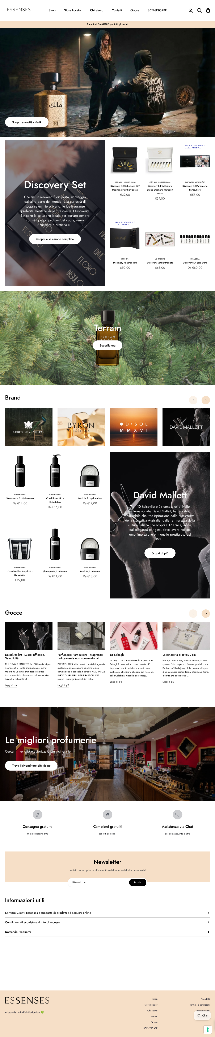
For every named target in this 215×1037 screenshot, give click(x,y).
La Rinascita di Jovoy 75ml (179, 655)
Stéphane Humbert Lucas (125, 182)
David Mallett (20, 494)
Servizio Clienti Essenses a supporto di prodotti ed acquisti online (48, 913)
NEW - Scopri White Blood (29, 122)
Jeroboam (125, 259)
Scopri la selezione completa (55, 239)
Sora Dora (194, 259)
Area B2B (205, 999)
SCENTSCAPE (150, 1028)
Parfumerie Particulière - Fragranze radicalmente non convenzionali (80, 656)
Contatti (153, 1016)
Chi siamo (152, 1010)
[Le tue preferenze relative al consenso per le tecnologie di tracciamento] (208, 1030)
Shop (154, 999)
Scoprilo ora (107, 345)
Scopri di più (160, 553)
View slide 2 (107, 130)
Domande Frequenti (18, 932)
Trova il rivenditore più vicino (31, 765)
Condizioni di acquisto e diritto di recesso (32, 922)
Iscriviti (137, 882)
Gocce (154, 1022)
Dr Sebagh (117, 655)
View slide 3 (119, 130)
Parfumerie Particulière (195, 182)
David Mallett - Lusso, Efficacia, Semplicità (25, 656)
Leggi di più (11, 685)
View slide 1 (96, 130)
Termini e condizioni (200, 1004)
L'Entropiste (160, 259)
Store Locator (150, 1004)
